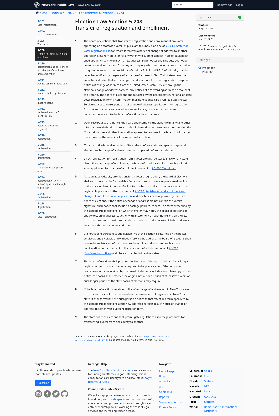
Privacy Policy (167, 407)
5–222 (50, 167)
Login (239, 5)
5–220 (44, 156)
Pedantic (207, 72)
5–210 (52, 68)
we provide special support (119, 399)
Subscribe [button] (43, 383)
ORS (213, 396)
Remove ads (224, 5)
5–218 (44, 146)
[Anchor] (161, 114)
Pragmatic (208, 68)
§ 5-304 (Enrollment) (164, 168)
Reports (164, 397)
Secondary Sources (171, 402)
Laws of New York (89, 5)
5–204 (47, 32)
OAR (207, 396)
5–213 (45, 101)
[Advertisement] (220, 130)
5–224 (51, 182)
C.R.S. (207, 376)
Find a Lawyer (167, 371)
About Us (164, 381)
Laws (44, 12)
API (161, 386)
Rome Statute (212, 407)
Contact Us (166, 392)
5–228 (44, 205)
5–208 (52, 53)
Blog (162, 376)
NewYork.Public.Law (57, 5)
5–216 (44, 136)
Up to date (204, 17)
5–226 (44, 195)
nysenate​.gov (231, 49)
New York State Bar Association (112, 370)
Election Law (57, 12)
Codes (208, 371)
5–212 (51, 91)
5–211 (52, 81)
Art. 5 (71, 12)
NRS (206, 386)
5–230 (47, 214)
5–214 (49, 112)
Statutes (209, 381)
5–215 (47, 125)
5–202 (47, 23)
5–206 (42, 42)
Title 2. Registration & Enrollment (95, 12)
